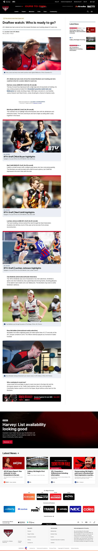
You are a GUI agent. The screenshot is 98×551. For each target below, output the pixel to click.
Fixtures (29, 531)
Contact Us (30, 542)
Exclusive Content (32, 536)
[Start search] (88, 11)
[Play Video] (32, 136)
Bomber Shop (54, 534)
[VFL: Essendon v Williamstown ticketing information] (82, 48)
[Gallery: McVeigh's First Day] (82, 39)
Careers (52, 542)
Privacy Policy (20, 542)
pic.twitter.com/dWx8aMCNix (38, 101)
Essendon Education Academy (58, 539)
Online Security (75, 548)
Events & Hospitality (65, 1)
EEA (84, 1)
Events (52, 536)
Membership (77, 1)
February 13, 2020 (37, 103)
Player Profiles (31, 534)
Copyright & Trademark (63, 548)
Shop (56, 1)
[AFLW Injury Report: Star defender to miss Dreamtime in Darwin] (82, 30)
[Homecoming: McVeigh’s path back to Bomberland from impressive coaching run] (84, 470)
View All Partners (48, 516)
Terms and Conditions (42, 548)
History (29, 539)
